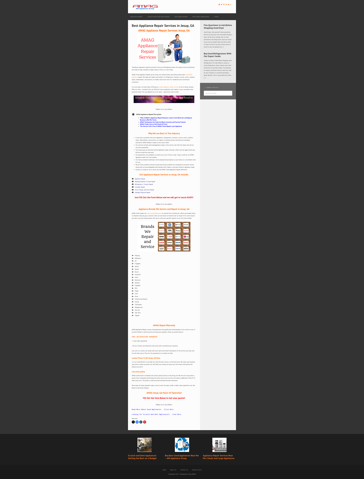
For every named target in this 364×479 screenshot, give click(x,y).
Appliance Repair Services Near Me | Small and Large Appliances (218, 457)
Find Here (177, 414)
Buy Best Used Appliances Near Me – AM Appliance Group (182, 457)
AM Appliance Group (146, 6)
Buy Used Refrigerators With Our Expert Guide (217, 55)
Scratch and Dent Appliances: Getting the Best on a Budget (142, 457)
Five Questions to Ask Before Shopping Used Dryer (218, 26)
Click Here (168, 409)
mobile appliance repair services (169, 87)
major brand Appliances (154, 213)
